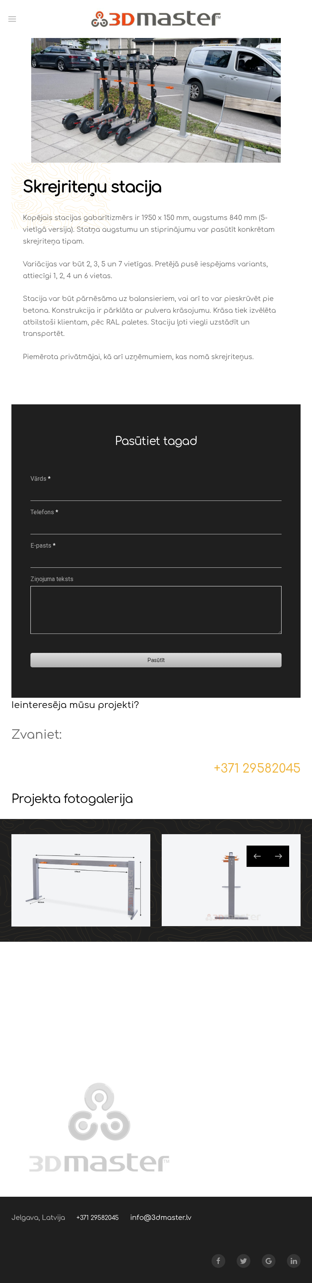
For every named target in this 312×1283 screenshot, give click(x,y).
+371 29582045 (257, 768)
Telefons (44, 512)
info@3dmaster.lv (160, 1217)
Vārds (40, 478)
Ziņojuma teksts (51, 579)
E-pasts (43, 545)
